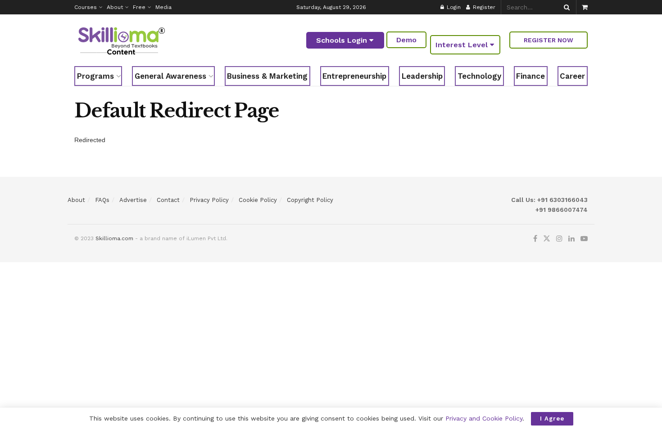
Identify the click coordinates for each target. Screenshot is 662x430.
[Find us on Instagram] (559, 238)
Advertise (133, 200)
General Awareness (170, 76)
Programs (95, 76)
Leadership (422, 76)
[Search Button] (565, 7)
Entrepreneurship (354, 76)
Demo (406, 40)
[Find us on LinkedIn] (571, 238)
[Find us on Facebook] (535, 238)
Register (483, 7)
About (115, 7)
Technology (479, 76)
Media (163, 7)
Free (139, 7)
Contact (168, 200)
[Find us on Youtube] (584, 238)
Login (453, 7)
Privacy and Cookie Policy (483, 418)
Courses (85, 7)
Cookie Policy (258, 200)
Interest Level (462, 44)
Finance (530, 76)
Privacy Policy (209, 200)
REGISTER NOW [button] (548, 40)
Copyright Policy (310, 200)
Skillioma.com (114, 238)
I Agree (552, 418)
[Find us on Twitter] (546, 238)
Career (572, 76)
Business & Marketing (267, 76)
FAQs (102, 200)
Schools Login (342, 40)
